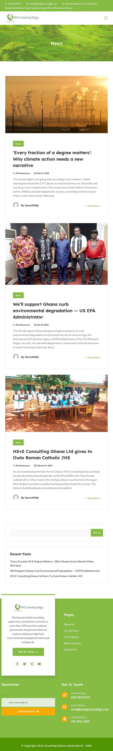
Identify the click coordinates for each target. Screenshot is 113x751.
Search (97, 532)
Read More (94, 205)
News (18, 144)
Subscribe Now (27, 711)
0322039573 (15, 3)
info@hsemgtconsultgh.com (44, 3)
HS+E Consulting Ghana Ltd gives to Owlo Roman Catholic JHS (46, 576)
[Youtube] (39, 664)
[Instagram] (32, 664)
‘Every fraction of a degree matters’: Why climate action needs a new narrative (52, 159)
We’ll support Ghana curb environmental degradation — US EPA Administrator (54, 310)
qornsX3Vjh (32, 205)
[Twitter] (25, 664)
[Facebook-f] (17, 664)
